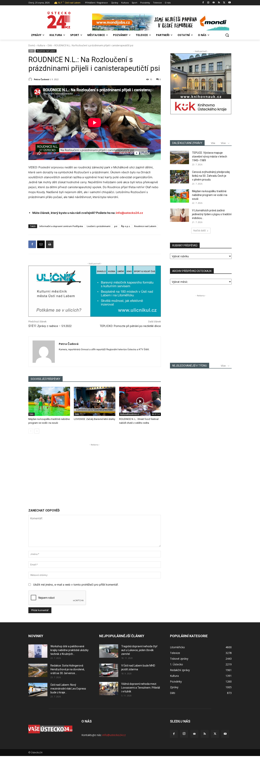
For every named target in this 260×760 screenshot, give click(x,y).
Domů (31, 45)
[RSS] (219, 3)
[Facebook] (203, 3)
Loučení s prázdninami (98, 226)
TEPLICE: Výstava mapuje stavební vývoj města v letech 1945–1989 (209, 156)
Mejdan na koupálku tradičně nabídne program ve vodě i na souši (209, 195)
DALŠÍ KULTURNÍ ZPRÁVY (187, 143)
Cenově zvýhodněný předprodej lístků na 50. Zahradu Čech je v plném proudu (211, 175)
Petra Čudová (41, 79)
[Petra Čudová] (30, 79)
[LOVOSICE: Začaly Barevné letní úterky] (95, 401)
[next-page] (36, 431)
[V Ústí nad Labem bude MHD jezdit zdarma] (108, 670)
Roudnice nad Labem (46, 51)
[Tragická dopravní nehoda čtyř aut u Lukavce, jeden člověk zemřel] (108, 651)
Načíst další (199, 230)
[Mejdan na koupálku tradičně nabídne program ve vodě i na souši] (49, 401)
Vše (213, 143)
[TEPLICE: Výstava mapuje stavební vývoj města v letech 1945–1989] (179, 157)
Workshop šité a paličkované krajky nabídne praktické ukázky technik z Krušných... (69, 650)
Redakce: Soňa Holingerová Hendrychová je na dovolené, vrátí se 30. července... (67, 669)
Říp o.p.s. (125, 226)
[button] (227, 35)
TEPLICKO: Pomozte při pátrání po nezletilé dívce (130, 326)
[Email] (41, 244)
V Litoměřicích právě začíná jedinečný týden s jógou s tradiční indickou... (211, 214)
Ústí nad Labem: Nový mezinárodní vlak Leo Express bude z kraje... (68, 688)
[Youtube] (229, 3)
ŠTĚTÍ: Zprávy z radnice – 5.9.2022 (50, 326)
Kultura (41, 45)
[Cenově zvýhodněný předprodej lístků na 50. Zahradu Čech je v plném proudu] (179, 176)
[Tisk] (49, 244)
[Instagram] (208, 3)
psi (115, 226)
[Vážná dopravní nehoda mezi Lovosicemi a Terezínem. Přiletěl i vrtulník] (108, 688)
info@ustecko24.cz (129, 213)
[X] (224, 3)
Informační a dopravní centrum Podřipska (61, 226)
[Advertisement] (94, 473)
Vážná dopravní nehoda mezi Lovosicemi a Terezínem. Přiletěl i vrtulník (140, 687)
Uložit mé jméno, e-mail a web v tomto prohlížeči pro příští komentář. (75, 584)
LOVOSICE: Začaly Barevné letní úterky (94, 419)
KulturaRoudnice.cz (129, 414)
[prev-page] (30, 431)
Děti (50, 45)
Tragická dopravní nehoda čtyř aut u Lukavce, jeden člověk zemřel (139, 650)
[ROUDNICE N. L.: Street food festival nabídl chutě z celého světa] (140, 401)
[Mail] (213, 3)
